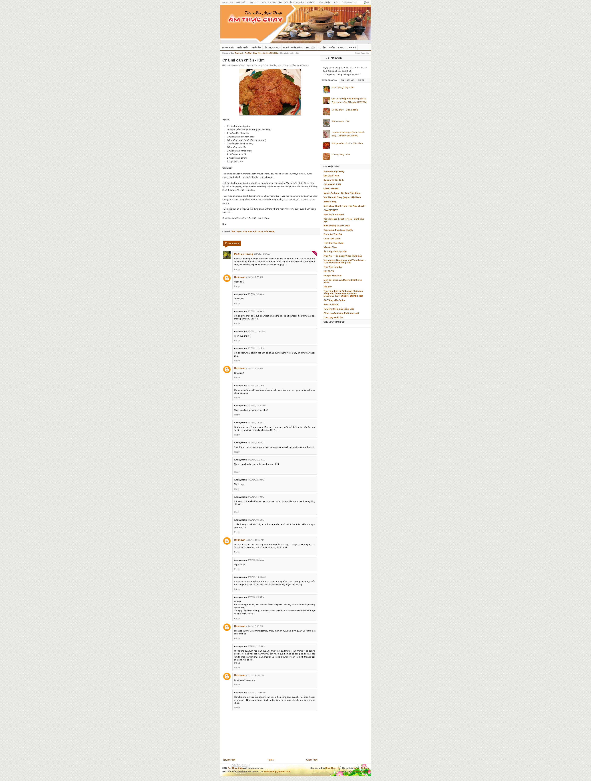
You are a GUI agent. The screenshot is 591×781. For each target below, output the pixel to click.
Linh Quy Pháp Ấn (333, 317)
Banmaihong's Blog (334, 171)
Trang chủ (239, 53)
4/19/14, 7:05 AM (256, 442)
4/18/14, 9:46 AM (256, 311)
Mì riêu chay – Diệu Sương (345, 109)
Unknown (239, 277)
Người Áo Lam (361, 768)
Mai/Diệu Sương (243, 254)
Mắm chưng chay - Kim (343, 87)
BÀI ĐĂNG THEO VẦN (294, 2)
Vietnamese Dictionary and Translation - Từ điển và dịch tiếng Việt (345, 261)
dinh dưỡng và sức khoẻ (337, 225)
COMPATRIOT (331, 210)
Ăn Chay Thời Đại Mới (335, 251)
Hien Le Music (331, 304)
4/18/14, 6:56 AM (262, 254)
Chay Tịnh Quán (332, 238)
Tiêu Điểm (274, 53)
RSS (336, 2)
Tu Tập (322, 48)
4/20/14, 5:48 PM (254, 626)
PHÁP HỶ (311, 2)
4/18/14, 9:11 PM (256, 385)
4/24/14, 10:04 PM (257, 692)
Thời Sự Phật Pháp (333, 243)
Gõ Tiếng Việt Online (334, 300)
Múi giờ (328, 286)
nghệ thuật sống (293, 48)
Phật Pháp (242, 48)
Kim (259, 53)
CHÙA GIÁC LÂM (332, 184)
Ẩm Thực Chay (272, 48)
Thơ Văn (310, 48)
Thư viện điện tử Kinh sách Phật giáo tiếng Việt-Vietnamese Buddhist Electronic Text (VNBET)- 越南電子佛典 (343, 293)
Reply (237, 269)
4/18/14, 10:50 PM (257, 405)
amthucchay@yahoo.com (276, 771)
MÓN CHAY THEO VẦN (272, 2)
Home (270, 760)
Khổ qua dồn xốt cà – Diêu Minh (347, 143)
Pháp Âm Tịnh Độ (333, 234)
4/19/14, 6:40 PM (256, 497)
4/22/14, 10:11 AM (255, 675)
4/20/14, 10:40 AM (257, 577)
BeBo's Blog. (330, 201)
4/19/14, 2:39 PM (256, 479)
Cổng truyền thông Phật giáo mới (341, 313)
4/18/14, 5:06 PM (254, 368)
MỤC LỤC (254, 2)
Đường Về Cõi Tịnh (334, 180)
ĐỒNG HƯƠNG (331, 188)
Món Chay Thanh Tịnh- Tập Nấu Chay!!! (344, 206)
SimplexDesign (361, 771)
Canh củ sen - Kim (341, 121)
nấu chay (265, 53)
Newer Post (229, 760)
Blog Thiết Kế (332, 768)
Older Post (311, 760)
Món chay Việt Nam (334, 214)
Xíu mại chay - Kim (341, 154)
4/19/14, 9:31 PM (256, 520)
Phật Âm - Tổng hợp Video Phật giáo (343, 256)
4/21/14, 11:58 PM (256, 646)
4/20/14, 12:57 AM (255, 540)
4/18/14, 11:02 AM (256, 331)
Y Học (341, 48)
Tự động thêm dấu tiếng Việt (339, 309)
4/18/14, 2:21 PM (256, 348)
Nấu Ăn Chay (330, 247)
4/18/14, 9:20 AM (256, 294)
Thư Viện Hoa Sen (333, 267)
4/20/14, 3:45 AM (256, 560)
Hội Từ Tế (329, 271)
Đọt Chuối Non (331, 175)
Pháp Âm (256, 48)
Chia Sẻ (352, 48)
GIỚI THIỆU (241, 2)
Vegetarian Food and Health (338, 230)
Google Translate (333, 275)
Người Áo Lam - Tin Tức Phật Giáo (342, 193)
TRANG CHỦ (227, 2)
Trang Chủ (227, 48)
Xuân (332, 48)
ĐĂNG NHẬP (324, 2)
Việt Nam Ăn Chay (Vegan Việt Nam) (342, 197)
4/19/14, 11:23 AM (256, 459)
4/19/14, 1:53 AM (256, 422)
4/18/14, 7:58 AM (254, 277)
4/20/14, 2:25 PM (256, 597)
